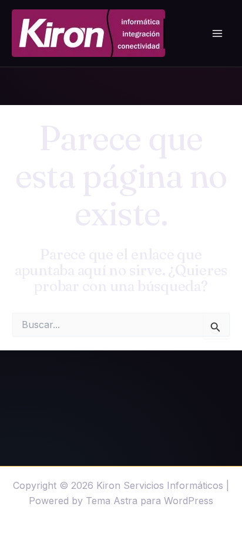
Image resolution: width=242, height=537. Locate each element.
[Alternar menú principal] (217, 33)
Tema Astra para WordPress (149, 500)
